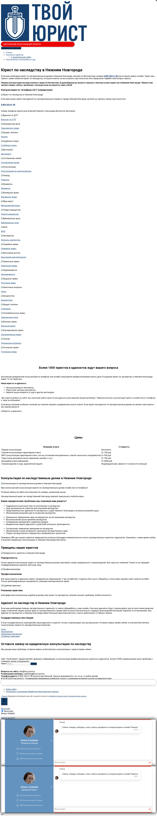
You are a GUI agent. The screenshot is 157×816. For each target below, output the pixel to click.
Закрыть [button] (4, 696)
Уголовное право (9, 352)
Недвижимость (8, 274)
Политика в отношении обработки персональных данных (32, 691)
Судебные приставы (10, 636)
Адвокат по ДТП (8, 119)
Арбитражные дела (10, 223)
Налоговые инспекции (11, 634)
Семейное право (8, 248)
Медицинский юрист (10, 205)
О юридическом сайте (21, 57)
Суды (3, 629)
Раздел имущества (10, 214)
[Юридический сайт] (44, 40)
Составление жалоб (10, 162)
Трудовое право (8, 283)
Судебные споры (9, 145)
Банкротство (7, 300)
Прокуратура (7, 631)
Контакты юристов (14, 55)
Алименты (6, 188)
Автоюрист (6, 154)
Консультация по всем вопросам (16, 171)
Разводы (5, 180)
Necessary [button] (5, 709)
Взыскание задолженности (13, 257)
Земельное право (9, 266)
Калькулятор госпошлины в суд (20, 59)
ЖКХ (3, 231)
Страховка (6, 309)
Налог (3, 291)
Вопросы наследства (10, 240)
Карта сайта (11, 689)
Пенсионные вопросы (11, 343)
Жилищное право (9, 197)
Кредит (4, 137)
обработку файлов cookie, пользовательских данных (67, 696)
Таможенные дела (9, 317)
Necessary (8, 711)
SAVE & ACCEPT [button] (8, 718)
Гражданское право (10, 128)
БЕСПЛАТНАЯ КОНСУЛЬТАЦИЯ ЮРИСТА (22, 44)
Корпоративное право (11, 334)
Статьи (9, 52)
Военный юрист (8, 326)
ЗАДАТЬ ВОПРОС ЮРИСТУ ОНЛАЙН (78, 682)
